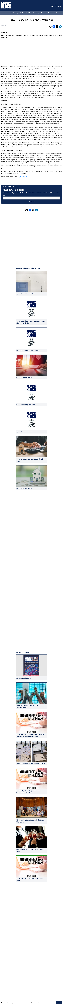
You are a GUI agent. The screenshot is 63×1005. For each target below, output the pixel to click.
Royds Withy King (23, 177)
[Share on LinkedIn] (60, 26)
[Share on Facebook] (53, 26)
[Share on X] (57, 26)
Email (4, 195)
